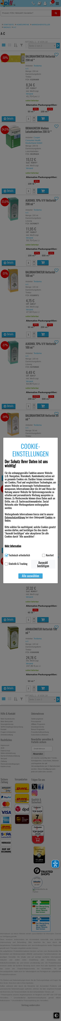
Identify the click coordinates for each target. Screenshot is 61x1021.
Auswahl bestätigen (43, 564)
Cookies (49, 517)
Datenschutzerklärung (15, 517)
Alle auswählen (30, 575)
